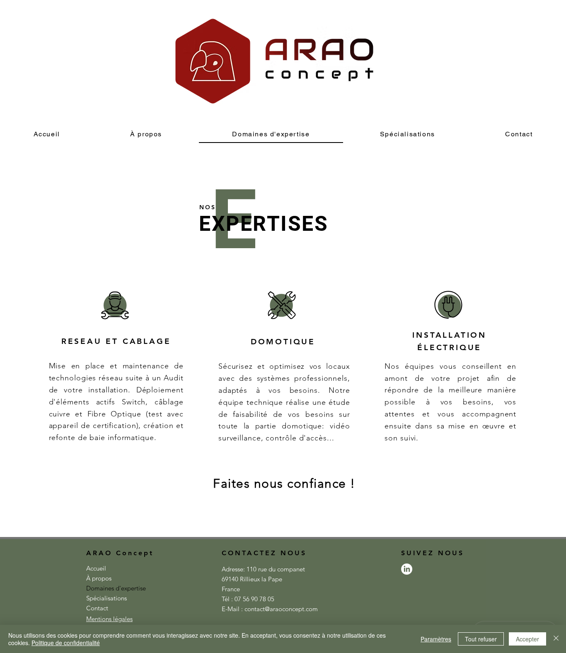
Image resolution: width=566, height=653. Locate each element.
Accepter (527, 639)
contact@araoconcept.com (281, 609)
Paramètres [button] (436, 639)
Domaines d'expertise (115, 588)
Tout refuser (481, 639)
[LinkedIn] (406, 569)
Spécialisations (106, 598)
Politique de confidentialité (65, 642)
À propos (98, 578)
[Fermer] (556, 638)
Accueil (96, 568)
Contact (97, 608)
